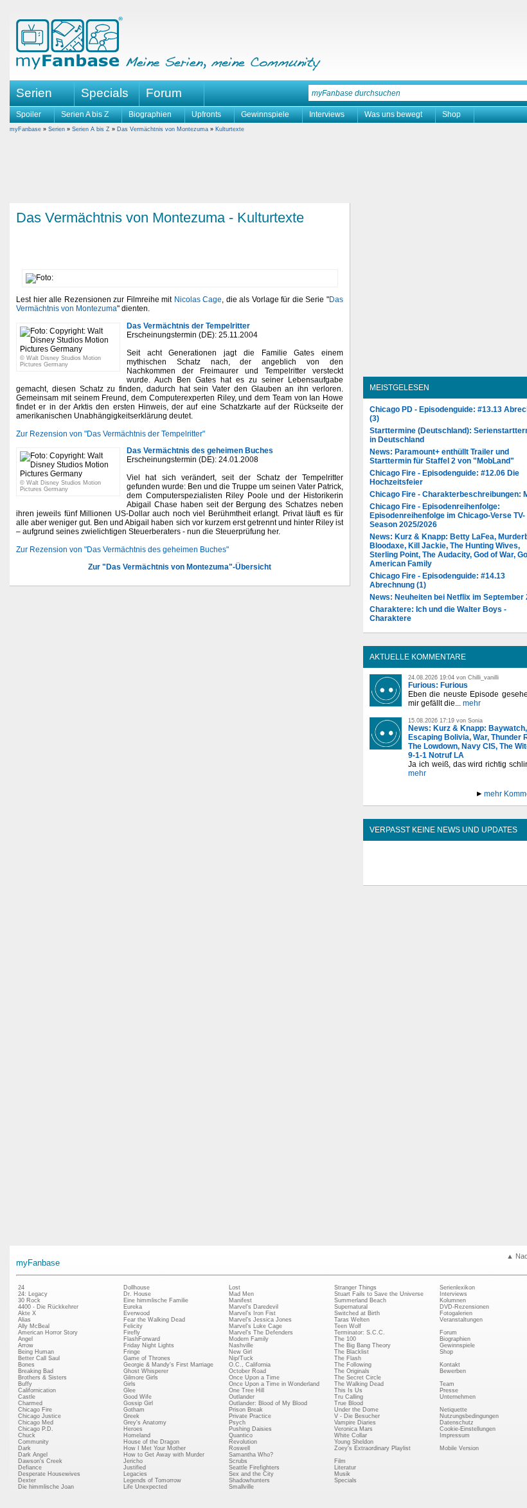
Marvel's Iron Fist (252, 1313)
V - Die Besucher (357, 1416)
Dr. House (137, 1294)
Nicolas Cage (198, 299)
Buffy (25, 1384)
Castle (26, 1397)
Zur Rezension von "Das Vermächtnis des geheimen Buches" (122, 549)
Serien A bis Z (85, 114)
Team (447, 1384)
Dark (24, 1448)
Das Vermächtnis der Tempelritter (188, 325)
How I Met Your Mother (154, 1448)
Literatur (345, 1467)
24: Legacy (33, 1294)
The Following (352, 1364)
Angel (25, 1339)
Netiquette (453, 1409)
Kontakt (450, 1364)
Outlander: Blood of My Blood (268, 1403)
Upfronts (206, 114)
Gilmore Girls (140, 1377)
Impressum (455, 1435)
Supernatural (351, 1307)
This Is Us (348, 1390)
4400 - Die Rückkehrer (48, 1307)
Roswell (239, 1448)
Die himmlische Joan (46, 1487)
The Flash (347, 1358)
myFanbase (25, 129)
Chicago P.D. (35, 1429)
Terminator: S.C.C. (359, 1332)
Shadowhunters (249, 1480)
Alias (24, 1319)
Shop (451, 114)
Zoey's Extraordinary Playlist (372, 1448)
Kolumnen (453, 1300)
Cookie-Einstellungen (468, 1429)
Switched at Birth (357, 1313)
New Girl (240, 1352)
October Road (247, 1371)
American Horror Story (48, 1332)
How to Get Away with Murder (163, 1454)
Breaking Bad (35, 1371)
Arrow (25, 1345)
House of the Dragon (151, 1442)
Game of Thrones (146, 1358)
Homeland (136, 1435)
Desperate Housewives (49, 1474)
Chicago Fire (35, 1409)
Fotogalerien (456, 1313)
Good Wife (137, 1397)
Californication (37, 1390)
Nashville (241, 1345)
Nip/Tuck (241, 1358)
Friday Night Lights (148, 1345)
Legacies (135, 1474)
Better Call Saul (39, 1358)
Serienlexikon (457, 1287)
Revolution (243, 1442)
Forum (164, 93)
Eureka (132, 1307)
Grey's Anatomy (144, 1422)
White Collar (350, 1435)
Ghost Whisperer (145, 1371)
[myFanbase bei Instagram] (489, 874)
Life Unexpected (145, 1487)
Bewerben (453, 1371)
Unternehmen (458, 1397)
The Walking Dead (359, 1384)
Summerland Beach (360, 1300)
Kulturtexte (229, 129)
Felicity (133, 1326)
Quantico (241, 1435)
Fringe (131, 1352)
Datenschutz (457, 1422)
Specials (105, 93)
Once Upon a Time (254, 1377)
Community (33, 1442)
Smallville (241, 1487)
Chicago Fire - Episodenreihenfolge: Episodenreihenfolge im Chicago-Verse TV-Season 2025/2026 (447, 515)
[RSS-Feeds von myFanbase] (400, 874)
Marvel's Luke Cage (255, 1326)
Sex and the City (251, 1474)
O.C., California (250, 1364)
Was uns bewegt (393, 114)
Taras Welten (352, 1319)
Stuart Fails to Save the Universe (379, 1294)
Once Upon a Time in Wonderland (274, 1384)
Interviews (326, 114)
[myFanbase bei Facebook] (430, 874)
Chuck (26, 1435)
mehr (472, 703)
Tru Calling (348, 1397)
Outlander (242, 1397)
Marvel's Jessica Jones (260, 1319)
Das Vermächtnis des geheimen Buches (200, 450)
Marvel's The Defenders (261, 1332)
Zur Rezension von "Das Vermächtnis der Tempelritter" (110, 433)
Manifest (240, 1300)
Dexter (27, 1480)
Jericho (133, 1461)
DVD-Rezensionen (464, 1307)
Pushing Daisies (250, 1429)
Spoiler (28, 114)
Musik (342, 1474)
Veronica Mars (353, 1429)
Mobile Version (459, 1448)
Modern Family (249, 1339)
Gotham (134, 1409)
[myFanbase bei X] (459, 874)
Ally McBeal (33, 1326)
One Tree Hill (246, 1390)
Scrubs (238, 1461)
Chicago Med (35, 1422)
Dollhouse (136, 1287)
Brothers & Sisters (42, 1377)
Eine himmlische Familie (155, 1300)
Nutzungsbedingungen (469, 1416)
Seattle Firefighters (254, 1467)
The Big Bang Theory (362, 1345)
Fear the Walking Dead (154, 1319)
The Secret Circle (357, 1377)
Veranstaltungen (461, 1319)
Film (340, 1461)
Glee (129, 1390)
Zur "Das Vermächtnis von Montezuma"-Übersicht (179, 566)
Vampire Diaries (355, 1422)
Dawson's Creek (40, 1461)
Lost (234, 1287)
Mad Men (241, 1294)
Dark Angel (33, 1454)
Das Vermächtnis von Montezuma (162, 129)
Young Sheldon (353, 1442)
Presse (449, 1390)
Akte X (27, 1313)
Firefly (131, 1332)
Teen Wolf (347, 1326)
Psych (237, 1422)
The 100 (345, 1339)
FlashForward (141, 1339)
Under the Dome (356, 1409)
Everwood (136, 1313)
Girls (129, 1384)
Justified (134, 1467)
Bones (26, 1364)
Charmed (30, 1403)
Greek (131, 1416)
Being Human (36, 1352)
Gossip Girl (138, 1403)
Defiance (30, 1467)
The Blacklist (351, 1352)
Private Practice (250, 1416)
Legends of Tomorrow (152, 1480)
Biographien (150, 114)
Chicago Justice (39, 1416)
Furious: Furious (438, 685)
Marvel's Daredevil (253, 1307)
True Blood (348, 1403)
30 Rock (29, 1300)
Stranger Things (355, 1287)
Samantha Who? (251, 1454)
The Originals (352, 1371)
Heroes (133, 1429)
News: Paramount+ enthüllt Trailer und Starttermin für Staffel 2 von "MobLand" (442, 456)
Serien (56, 129)
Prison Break (246, 1409)
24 (21, 1287)
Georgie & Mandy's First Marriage (168, 1364)
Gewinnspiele (265, 114)
